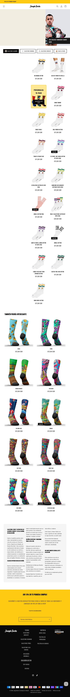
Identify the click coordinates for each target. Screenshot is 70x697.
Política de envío (56, 690)
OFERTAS (27, 668)
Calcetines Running (29, 51)
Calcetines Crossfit (46, 51)
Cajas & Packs (61, 51)
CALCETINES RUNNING (26, 639)
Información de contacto (35, 692)
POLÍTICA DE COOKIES (43, 643)
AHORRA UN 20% (38, 102)
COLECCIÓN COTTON (26, 660)
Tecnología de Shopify (24, 690)
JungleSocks (16, 690)
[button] (4, 6)
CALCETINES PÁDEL (26, 643)
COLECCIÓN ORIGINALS (26, 655)
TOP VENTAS (26, 664)
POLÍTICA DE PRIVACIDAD (42, 638)
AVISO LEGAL (42, 633)
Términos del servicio (46, 690)
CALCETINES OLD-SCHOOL (26, 648)
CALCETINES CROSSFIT (26, 634)
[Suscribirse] (49, 619)
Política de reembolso (35, 690)
